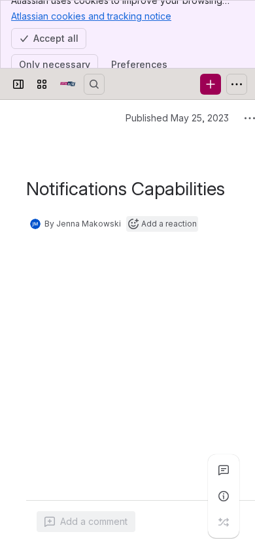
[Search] (94, 84)
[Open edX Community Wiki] (68, 84)
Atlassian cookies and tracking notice (91, 16)
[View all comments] (223, 470)
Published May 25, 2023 (177, 117)
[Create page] (223, 522)
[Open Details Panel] (223, 496)
